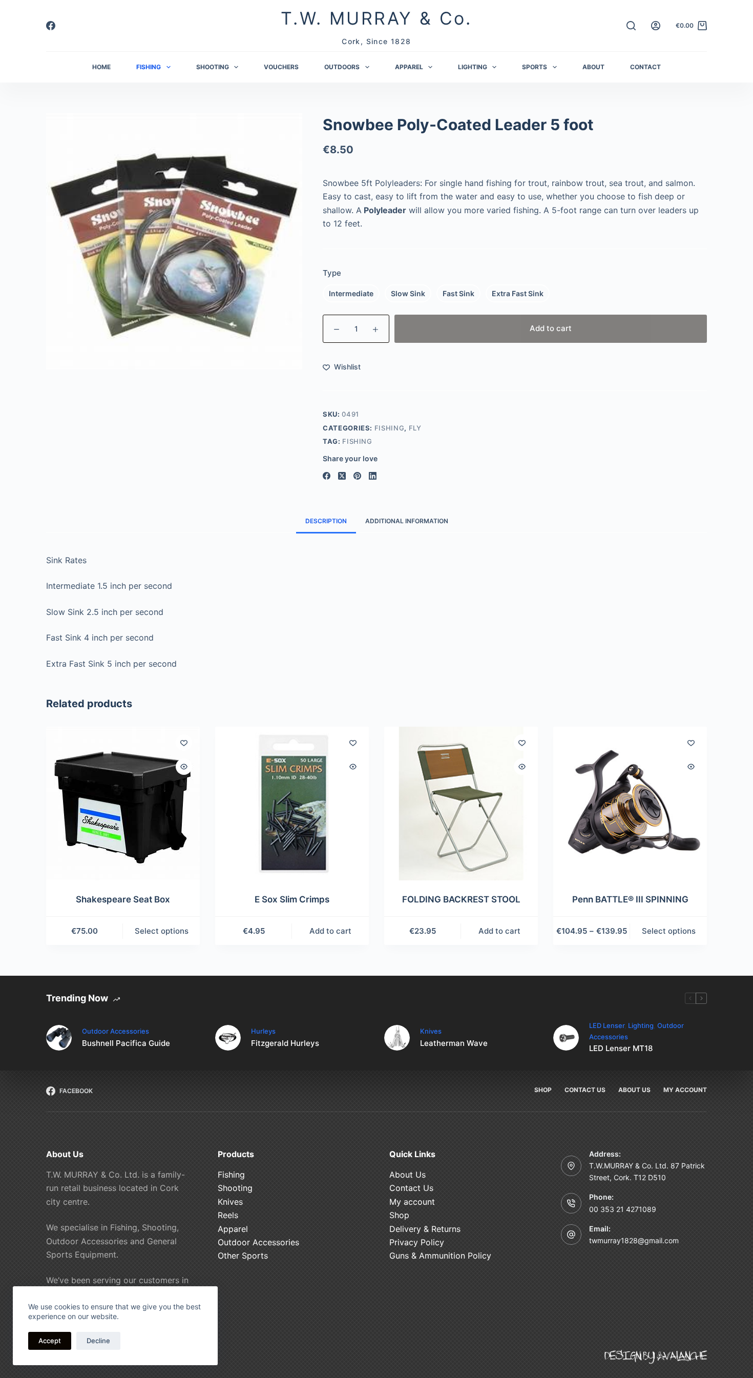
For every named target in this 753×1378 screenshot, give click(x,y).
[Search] (631, 25)
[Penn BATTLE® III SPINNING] (630, 803)
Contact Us (411, 1188)
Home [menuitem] (101, 67)
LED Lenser (606, 1025)
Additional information (406, 521)
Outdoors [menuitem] (342, 67)
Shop (399, 1215)
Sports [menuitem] (534, 67)
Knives (431, 1031)
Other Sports (243, 1255)
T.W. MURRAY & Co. (376, 18)
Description (326, 521)
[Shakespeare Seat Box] (123, 803)
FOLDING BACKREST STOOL (461, 899)
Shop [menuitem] (543, 1090)
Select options (162, 931)
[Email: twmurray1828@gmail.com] (571, 1234)
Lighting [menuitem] (472, 67)
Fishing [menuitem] (148, 67)
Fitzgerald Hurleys (285, 1043)
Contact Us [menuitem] (584, 1090)
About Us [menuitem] (634, 1090)
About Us (407, 1174)
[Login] (655, 25)
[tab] (326, 521)
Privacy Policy (416, 1242)
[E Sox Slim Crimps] (292, 803)
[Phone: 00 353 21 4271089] (571, 1203)
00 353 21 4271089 (622, 1209)
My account (412, 1202)
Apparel (233, 1229)
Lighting (641, 1025)
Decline (98, 1340)
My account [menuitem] (685, 1090)
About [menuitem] (593, 67)
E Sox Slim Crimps (292, 899)
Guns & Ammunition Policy (440, 1255)
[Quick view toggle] (184, 766)
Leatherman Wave (454, 1043)
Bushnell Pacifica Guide (126, 1043)
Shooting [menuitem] (212, 67)
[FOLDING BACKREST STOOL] (461, 803)
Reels (228, 1215)
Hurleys (263, 1031)
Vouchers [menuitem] (281, 67)
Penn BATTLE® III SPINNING (630, 899)
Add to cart (551, 328)
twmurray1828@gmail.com (634, 1240)
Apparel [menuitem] (409, 67)
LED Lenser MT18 (621, 1048)
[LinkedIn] (372, 476)
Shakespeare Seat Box (123, 899)
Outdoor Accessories (115, 1031)
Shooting (235, 1188)
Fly (415, 428)
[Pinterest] (357, 476)
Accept (49, 1340)
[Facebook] (50, 25)
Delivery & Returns (425, 1229)
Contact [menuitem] (645, 67)
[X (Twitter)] (342, 476)
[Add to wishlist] (184, 742)
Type (332, 273)
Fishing (389, 428)
